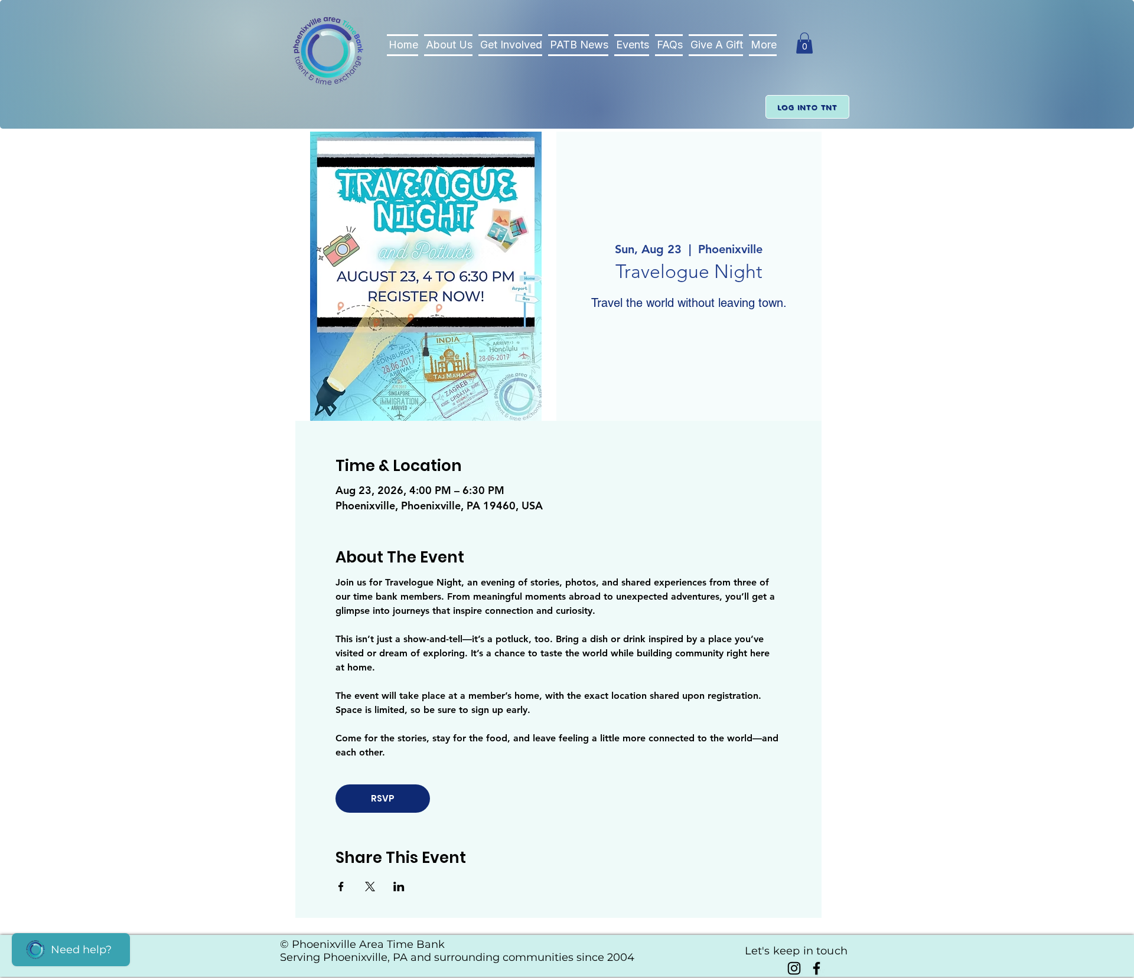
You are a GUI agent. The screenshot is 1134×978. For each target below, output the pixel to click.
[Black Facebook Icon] (816, 968)
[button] (804, 43)
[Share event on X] (370, 886)
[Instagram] (794, 968)
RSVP (383, 798)
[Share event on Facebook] (341, 886)
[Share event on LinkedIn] (399, 886)
